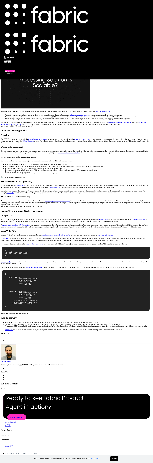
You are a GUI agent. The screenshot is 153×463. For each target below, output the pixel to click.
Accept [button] (114, 458)
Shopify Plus (103, 219)
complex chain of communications (69, 153)
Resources (7, 63)
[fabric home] (46, 25)
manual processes (20, 185)
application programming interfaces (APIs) (56, 235)
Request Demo (10, 71)
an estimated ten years (81, 139)
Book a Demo (16, 417)
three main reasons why (103, 111)
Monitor (7, 424)
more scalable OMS (139, 219)
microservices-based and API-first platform (16, 225)
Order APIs (4, 238)
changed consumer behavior (37, 139)
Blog (5, 59)
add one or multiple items (34, 267)
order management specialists (79, 115)
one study (10, 193)
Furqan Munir (6, 361)
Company (7, 61)
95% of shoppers (28, 141)
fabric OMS (9, 330)
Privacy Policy (95, 458)
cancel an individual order (34, 244)
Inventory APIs (6, 262)
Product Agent (9, 57)
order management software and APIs (57, 201)
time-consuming (55, 187)
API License (32, 453)
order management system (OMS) (119, 122)
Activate (8, 426)
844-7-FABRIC (21, 453)
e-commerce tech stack (105, 235)
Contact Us (9, 73)
